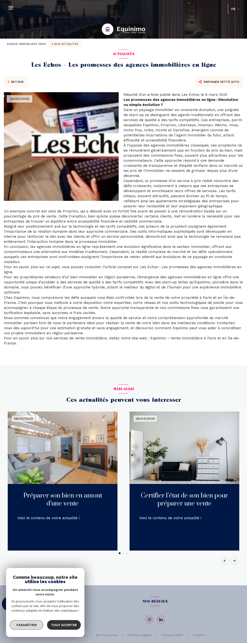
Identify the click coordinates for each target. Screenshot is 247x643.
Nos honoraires (107, 635)
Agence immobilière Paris (26, 44)
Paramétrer (26, 625)
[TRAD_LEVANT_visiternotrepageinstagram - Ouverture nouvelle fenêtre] (149, 619)
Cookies (199, 635)
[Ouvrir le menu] (11, 8)
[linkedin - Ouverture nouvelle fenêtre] (161, 619)
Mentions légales (139, 635)
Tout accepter (64, 625)
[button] (234, 561)
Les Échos (190, 94)
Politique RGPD (172, 635)
